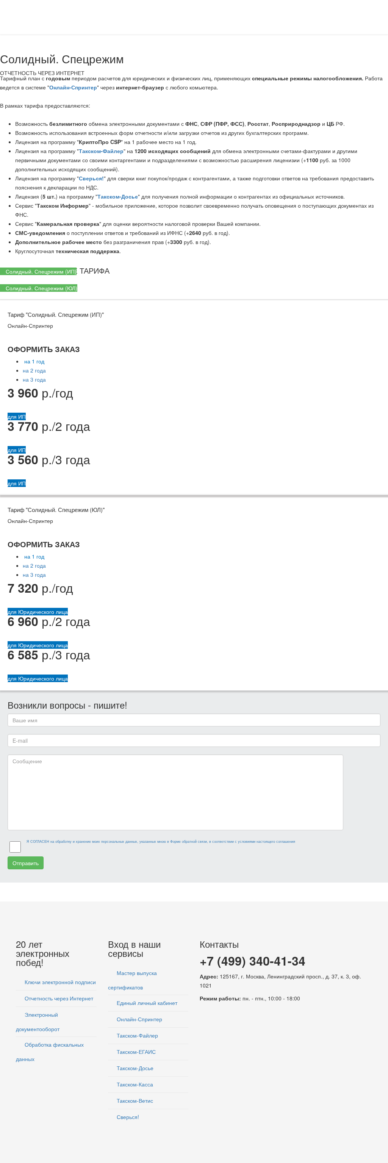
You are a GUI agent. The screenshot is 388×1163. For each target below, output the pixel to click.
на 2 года (34, 370)
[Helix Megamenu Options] (369, 16)
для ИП (17, 416)
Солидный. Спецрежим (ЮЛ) (40, 288)
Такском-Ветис (134, 1100)
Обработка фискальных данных (50, 1052)
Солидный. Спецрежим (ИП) (40, 271)
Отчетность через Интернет (58, 998)
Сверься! (91, 178)
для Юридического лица (38, 611)
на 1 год (33, 361)
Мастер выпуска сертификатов (132, 980)
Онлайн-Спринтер (73, 87)
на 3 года (34, 379)
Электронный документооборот (37, 1022)
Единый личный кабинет (146, 1002)
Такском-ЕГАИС (135, 1051)
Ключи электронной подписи (59, 982)
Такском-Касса (134, 1084)
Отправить (26, 863)
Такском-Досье (117, 196)
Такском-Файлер (101, 151)
